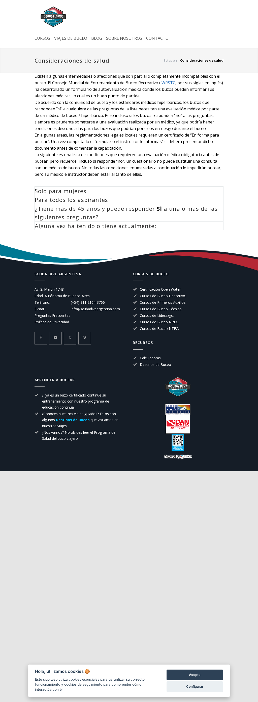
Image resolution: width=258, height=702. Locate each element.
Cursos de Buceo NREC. (159, 322)
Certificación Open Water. (160, 289)
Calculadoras (150, 358)
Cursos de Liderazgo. (157, 315)
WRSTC (168, 82)
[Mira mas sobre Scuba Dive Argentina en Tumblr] (70, 338)
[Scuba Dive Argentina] (53, 17)
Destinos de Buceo (155, 364)
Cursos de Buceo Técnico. (161, 308)
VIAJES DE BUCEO (70, 38)
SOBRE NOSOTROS (124, 38)
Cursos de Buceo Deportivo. (163, 295)
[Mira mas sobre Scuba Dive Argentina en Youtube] (55, 338)
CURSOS (42, 38)
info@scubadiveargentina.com (95, 308)
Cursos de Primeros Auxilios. (163, 302)
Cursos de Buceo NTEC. (159, 328)
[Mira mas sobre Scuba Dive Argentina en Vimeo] (85, 338)
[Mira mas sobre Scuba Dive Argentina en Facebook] (41, 338)
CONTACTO (157, 38)
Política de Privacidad (52, 322)
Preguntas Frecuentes (52, 315)
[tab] (129, 191)
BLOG (96, 38)
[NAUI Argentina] (178, 409)
